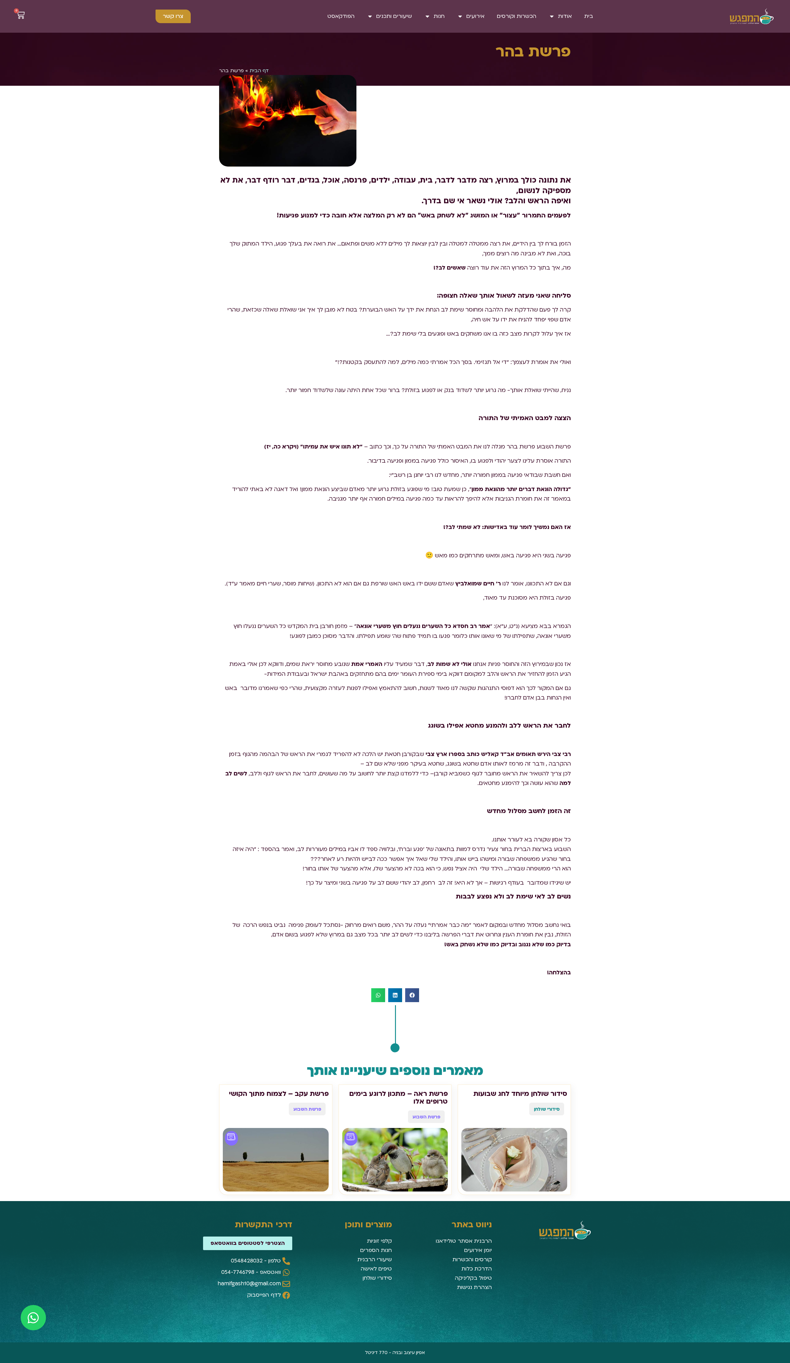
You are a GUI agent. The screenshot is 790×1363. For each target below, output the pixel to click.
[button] (412, 995)
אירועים (475, 16)
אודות (565, 16)
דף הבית (259, 70)
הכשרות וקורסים (516, 16)
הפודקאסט (341, 16)
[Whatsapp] (33, 1317)
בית (588, 16)
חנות (439, 16)
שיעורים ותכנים (394, 16)
